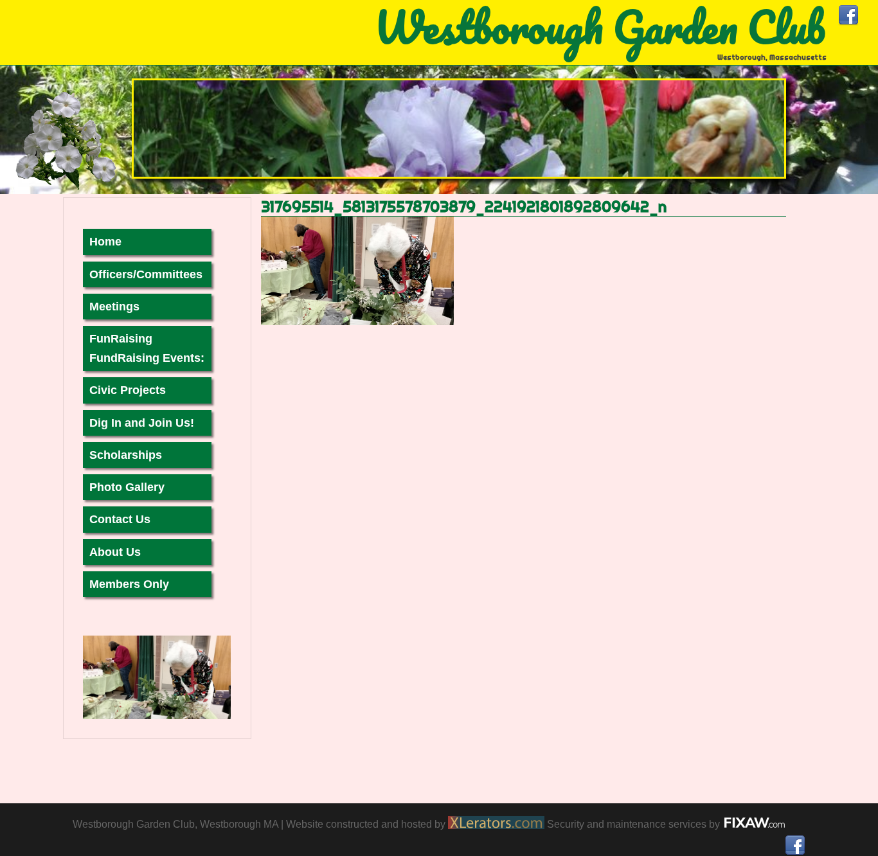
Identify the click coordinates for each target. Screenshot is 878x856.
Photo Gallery (127, 487)
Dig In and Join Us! (141, 422)
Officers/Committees (145, 274)
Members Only (129, 584)
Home (105, 241)
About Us (115, 552)
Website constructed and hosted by (367, 824)
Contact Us (119, 519)
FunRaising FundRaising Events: (146, 348)
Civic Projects (127, 390)
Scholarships (125, 455)
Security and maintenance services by (634, 824)
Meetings (114, 306)
